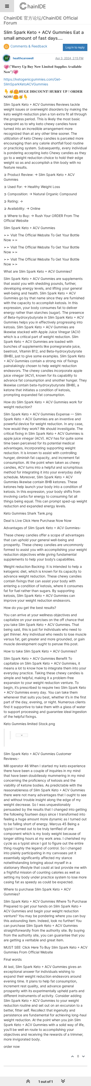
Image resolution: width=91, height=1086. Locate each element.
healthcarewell (23, 58)
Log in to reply (75, 47)
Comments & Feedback (28, 46)
